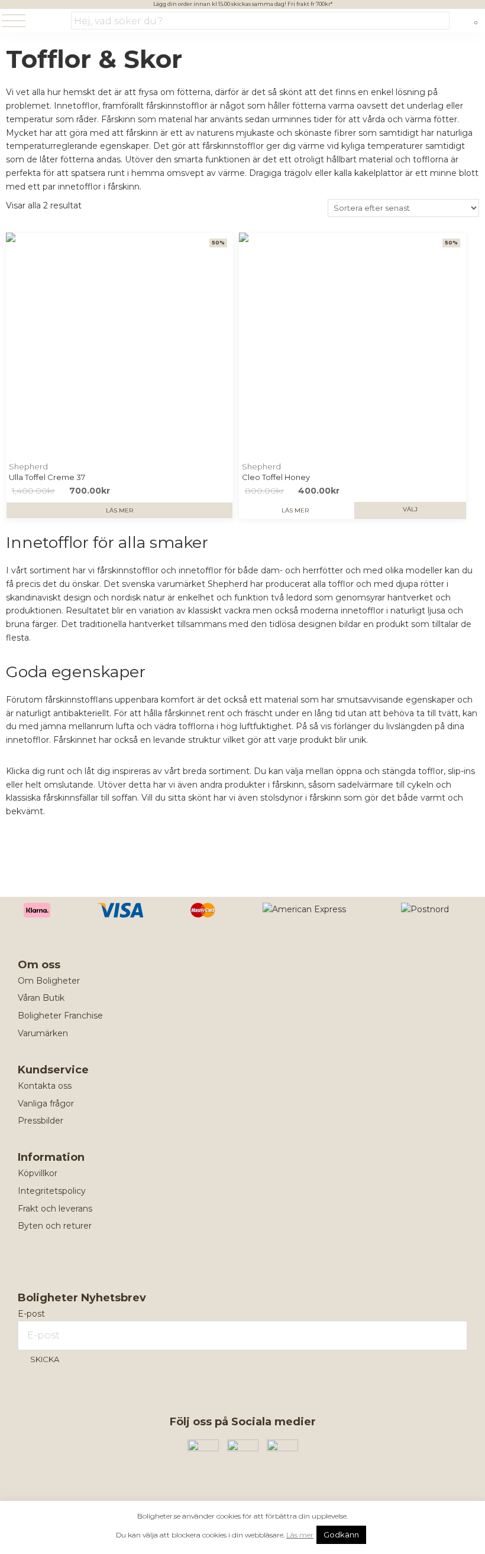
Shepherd (28, 466)
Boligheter (49, 21)
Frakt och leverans (55, 1208)
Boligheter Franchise (60, 1015)
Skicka (44, 1359)
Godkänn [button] (341, 1534)
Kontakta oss (45, 1085)
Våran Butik (41, 998)
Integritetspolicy (52, 1191)
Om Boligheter (49, 980)
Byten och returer (55, 1225)
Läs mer (119, 510)
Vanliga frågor (46, 1103)
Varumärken (43, 1033)
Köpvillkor (37, 1173)
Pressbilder (40, 1120)
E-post (31, 1313)
